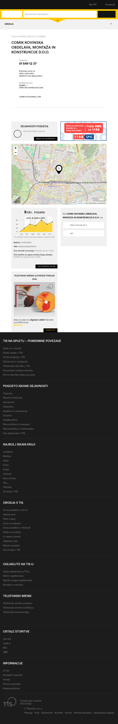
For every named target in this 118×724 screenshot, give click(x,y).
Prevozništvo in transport (16, 424)
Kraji (37, 712)
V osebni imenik (11, 536)
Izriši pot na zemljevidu (30, 76)
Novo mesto (9, 478)
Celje (6, 460)
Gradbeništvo (10, 420)
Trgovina (7, 393)
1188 (5, 652)
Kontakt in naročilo (13, 584)
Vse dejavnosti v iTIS (14, 433)
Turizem (7, 415)
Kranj (6, 465)
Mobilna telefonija (12, 397)
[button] (8, 4)
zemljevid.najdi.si (78, 225)
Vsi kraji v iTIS (10, 491)
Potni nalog (9, 519)
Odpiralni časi (10, 541)
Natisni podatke (11, 545)
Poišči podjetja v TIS (14, 357)
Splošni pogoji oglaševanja (17, 580)
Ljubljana (8, 451)
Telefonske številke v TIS (16, 366)
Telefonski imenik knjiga (16, 612)
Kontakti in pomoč (12, 675)
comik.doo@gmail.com (30, 96)
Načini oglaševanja (13, 576)
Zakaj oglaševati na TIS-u (16, 571)
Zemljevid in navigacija (15, 361)
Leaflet (79, 203)
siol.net (7, 639)
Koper (6, 469)
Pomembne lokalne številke (18, 370)
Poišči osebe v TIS (13, 353)
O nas (6, 670)
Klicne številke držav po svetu (19, 375)
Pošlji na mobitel (12, 532)
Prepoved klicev (11, 688)
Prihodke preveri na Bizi (44, 250)
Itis (13, 36)
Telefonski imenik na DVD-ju (18, 607)
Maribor (7, 456)
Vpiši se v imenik (12, 348)
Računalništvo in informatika (18, 429)
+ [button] (16, 148)
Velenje (7, 474)
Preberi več (50, 330)
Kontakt (59, 712)
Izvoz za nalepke (12, 523)
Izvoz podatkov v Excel (15, 510)
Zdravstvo (8, 406)
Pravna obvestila (12, 684)
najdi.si (7, 643)
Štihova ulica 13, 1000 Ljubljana (27, 72)
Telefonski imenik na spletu (17, 603)
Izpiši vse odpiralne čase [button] (31, 88)
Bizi (71, 233)
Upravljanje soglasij (103, 712)
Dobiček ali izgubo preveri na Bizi (27, 256)
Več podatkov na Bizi (46, 266)
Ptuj (5, 483)
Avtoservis (8, 402)
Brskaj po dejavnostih (45, 139)
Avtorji (6, 679)
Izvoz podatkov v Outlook (16, 527)
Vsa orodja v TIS (11, 550)
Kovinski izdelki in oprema (31, 36)
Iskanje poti (9, 514)
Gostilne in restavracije (15, 411)
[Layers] (16, 199)
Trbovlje (7, 487)
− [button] (16, 152)
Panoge (28, 712)
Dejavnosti (47, 712)
